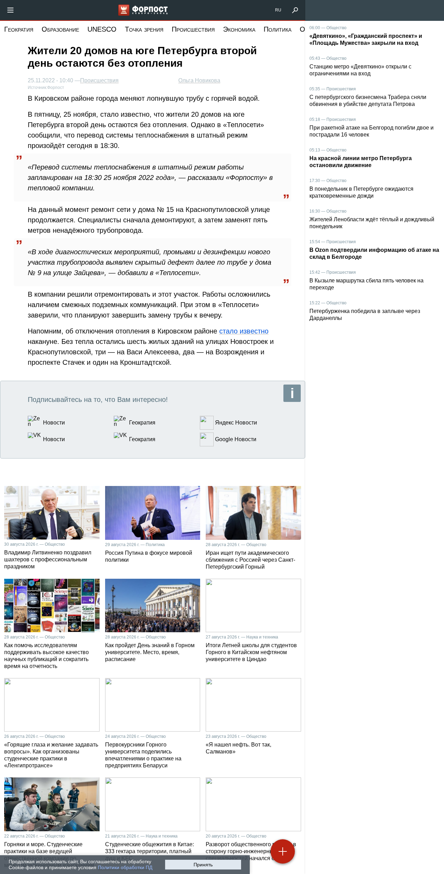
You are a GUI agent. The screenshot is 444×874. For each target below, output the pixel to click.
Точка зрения (144, 29)
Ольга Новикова (199, 80)
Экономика (239, 29)
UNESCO (102, 29)
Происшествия (193, 29)
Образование (60, 29)
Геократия (18, 29)
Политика (277, 29)
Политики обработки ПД (125, 867)
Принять (203, 864)
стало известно (243, 331)
